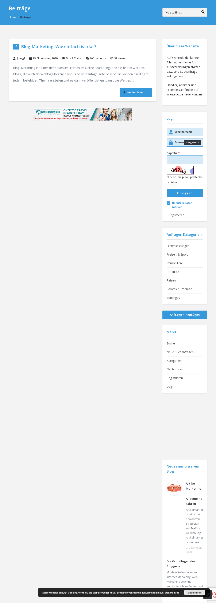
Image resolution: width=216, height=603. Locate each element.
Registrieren (176, 215)
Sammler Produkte (179, 289)
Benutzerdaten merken (182, 205)
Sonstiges (173, 298)
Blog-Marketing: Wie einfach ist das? (58, 46)
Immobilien (174, 263)
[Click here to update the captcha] (180, 170)
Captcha (173, 153)
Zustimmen (194, 592)
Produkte (173, 272)
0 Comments (98, 58)
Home (12, 17)
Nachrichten (175, 369)
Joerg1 (21, 58)
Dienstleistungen (178, 246)
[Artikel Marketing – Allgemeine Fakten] (174, 488)
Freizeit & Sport (177, 254)
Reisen (171, 280)
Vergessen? (192, 142)
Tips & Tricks (73, 58)
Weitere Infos (172, 592)
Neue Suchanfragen (180, 352)
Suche (171, 343)
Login (170, 387)
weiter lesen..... (138, 92)
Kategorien (174, 361)
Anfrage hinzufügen (185, 315)
